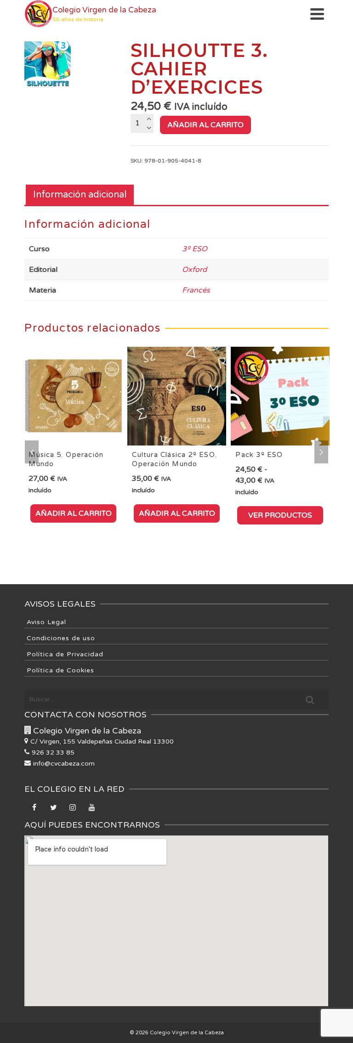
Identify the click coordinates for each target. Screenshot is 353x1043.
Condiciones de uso (61, 638)
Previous (32, 451)
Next (321, 451)
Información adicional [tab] (79, 194)
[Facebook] (34, 808)
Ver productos (280, 515)
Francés (196, 290)
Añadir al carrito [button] (73, 513)
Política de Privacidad (65, 654)
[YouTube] (92, 808)
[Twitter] (53, 808)
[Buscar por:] (176, 699)
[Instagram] (72, 808)
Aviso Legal (46, 622)
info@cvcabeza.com (64, 763)
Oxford (194, 269)
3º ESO (194, 249)
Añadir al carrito (205, 125)
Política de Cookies (60, 670)
